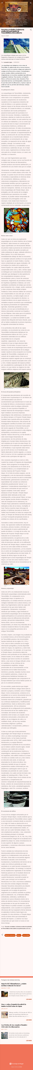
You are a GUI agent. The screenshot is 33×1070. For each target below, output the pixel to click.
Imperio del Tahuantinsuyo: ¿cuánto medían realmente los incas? (13, 985)
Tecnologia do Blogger (17, 1063)
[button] (31, 30)
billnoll (20, 1066)
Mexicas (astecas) (10, 935)
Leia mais (29, 999)
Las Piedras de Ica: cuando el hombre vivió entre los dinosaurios (14, 1026)
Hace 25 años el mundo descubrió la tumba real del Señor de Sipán (13, 1005)
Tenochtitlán (26, 935)
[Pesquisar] (31, 3)
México (19, 935)
